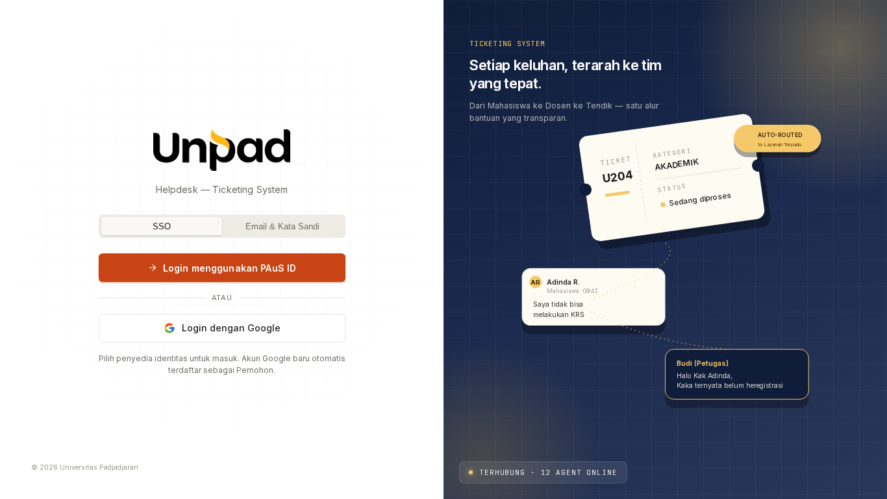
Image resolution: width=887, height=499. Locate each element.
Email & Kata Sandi (282, 226)
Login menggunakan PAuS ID (230, 268)
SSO (162, 226)
